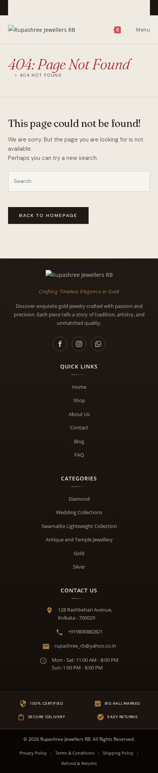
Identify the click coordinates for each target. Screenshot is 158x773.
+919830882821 (85, 631)
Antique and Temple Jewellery (79, 539)
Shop (79, 400)
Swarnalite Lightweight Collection (79, 526)
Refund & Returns (79, 763)
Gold (79, 553)
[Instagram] (79, 344)
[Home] (10, 75)
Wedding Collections (79, 512)
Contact (79, 427)
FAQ (79, 454)
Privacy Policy (33, 753)
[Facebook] (60, 344)
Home (79, 386)
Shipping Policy (118, 753)
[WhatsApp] (98, 344)
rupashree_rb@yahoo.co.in (85, 645)
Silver (79, 566)
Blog (79, 441)
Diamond (79, 498)
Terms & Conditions (74, 753)
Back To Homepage (48, 215)
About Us (79, 414)
